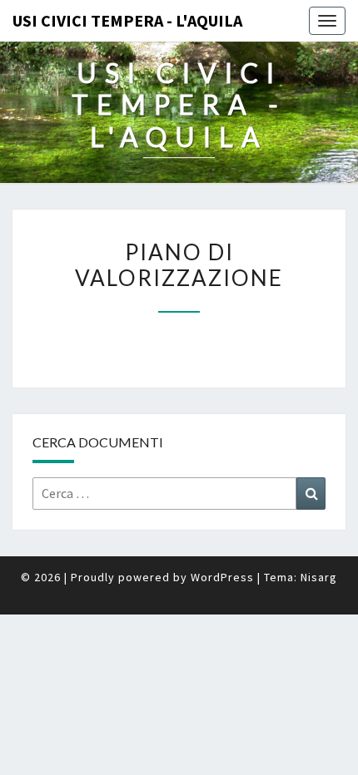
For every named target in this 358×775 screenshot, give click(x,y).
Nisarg (319, 577)
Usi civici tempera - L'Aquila (127, 20)
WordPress (222, 577)
